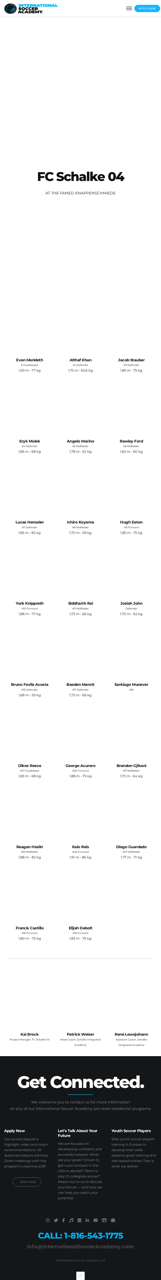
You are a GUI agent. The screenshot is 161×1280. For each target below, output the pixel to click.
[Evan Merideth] (29, 327)
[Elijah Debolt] (80, 894)
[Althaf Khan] (80, 327)
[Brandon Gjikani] (131, 732)
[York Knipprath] (29, 570)
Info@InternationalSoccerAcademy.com (80, 1246)
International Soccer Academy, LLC (80, 1260)
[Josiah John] (131, 570)
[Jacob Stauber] (131, 327)
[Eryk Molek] (29, 408)
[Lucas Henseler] (29, 489)
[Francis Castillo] (29, 894)
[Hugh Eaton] (131, 489)
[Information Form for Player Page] (104, 1220)
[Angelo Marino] (80, 408)
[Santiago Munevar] (131, 651)
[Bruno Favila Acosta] (29, 651)
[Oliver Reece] (29, 732)
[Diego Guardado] (131, 813)
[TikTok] (71, 1220)
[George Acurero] (80, 732)
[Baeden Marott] (80, 651)
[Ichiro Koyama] (80, 489)
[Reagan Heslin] (29, 813)
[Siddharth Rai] (80, 570)
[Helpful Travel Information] (113, 1220)
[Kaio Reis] (80, 813)
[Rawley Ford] (131, 408)
